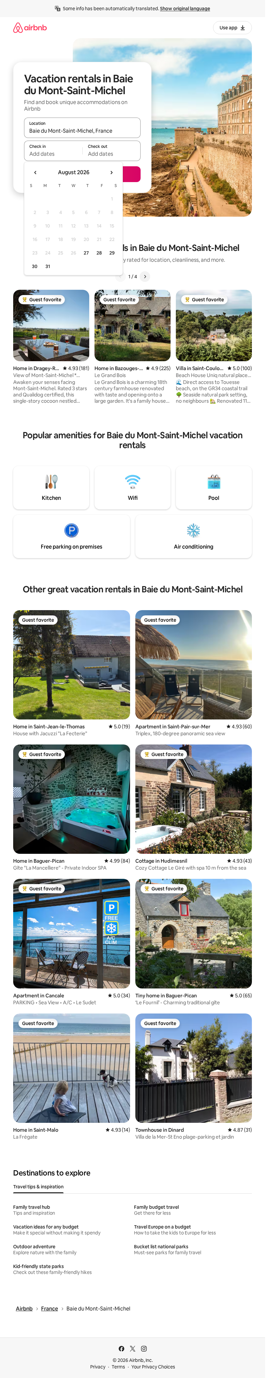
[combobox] (82, 131)
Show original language (185, 9)
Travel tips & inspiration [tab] (38, 1187)
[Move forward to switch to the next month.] (111, 173)
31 (47, 266)
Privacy (97, 1367)
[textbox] (53, 154)
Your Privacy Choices (153, 1367)
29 (112, 253)
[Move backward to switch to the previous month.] (36, 173)
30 (35, 266)
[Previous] (120, 276)
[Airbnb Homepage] (30, 27)
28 (99, 253)
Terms (118, 1367)
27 (86, 253)
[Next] (145, 276)
